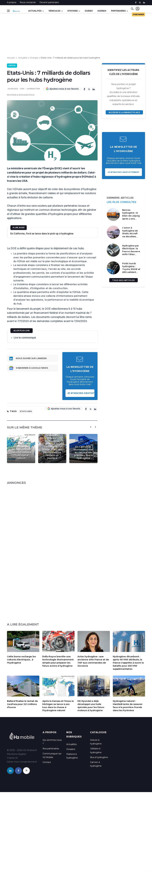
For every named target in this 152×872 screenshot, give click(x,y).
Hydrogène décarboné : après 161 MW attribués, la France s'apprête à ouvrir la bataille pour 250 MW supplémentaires (128, 662)
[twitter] (140, 2)
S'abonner (138, 14)
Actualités (71, 744)
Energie (34, 57)
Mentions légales (16, 754)
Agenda (101, 11)
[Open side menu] (8, 10)
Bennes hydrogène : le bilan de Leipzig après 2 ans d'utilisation (131, 216)
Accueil (11, 57)
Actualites (34, 11)
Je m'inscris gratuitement (81, 393)
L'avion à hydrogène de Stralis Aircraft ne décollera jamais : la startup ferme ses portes (130, 236)
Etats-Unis (26, 411)
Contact (47, 762)
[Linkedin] (93, 89)
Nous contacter (28, 2)
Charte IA (12, 757)
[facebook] (136, 2)
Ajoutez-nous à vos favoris (64, 88)
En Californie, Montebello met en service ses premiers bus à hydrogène (83, 452)
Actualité (22, 57)
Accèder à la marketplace (124, 112)
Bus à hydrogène (99, 757)
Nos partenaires (51, 748)
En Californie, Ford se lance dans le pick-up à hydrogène (41, 233)
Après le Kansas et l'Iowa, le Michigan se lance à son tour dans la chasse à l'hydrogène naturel (21, 450)
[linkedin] (144, 2)
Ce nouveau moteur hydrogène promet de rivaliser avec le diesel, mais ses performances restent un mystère (52, 447)
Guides (89, 11)
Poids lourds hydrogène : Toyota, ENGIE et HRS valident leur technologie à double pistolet (131, 272)
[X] (89, 89)
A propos (11, 2)
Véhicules (54, 11)
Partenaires (118, 11)
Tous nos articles (123, 280)
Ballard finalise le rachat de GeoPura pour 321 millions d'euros (22, 704)
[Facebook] (84, 89)
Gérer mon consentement (22, 761)
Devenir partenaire (49, 2)
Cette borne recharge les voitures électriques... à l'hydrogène (21, 659)
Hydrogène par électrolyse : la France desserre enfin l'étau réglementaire (131, 251)
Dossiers (70, 749)
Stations (72, 11)
